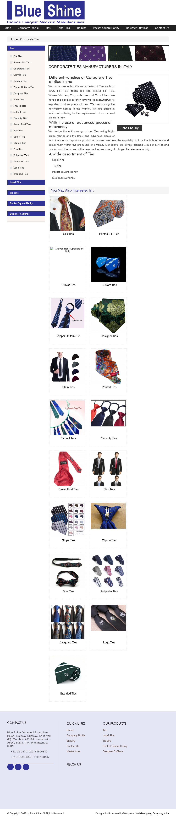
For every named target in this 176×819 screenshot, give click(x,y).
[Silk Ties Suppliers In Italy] (67, 213)
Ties (48, 28)
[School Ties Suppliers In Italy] (67, 417)
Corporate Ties (21, 68)
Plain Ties (18, 99)
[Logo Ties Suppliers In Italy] (108, 622)
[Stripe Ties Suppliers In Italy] (67, 520)
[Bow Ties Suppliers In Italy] (67, 571)
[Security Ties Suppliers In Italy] (108, 417)
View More (66, 243)
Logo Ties (18, 167)
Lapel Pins (63, 28)
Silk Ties (17, 56)
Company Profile (28, 28)
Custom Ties (20, 81)
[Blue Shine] (46, 23)
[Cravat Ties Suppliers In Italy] (67, 264)
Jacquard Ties (21, 161)
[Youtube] (26, 767)
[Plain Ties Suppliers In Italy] (67, 366)
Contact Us (162, 28)
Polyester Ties (21, 155)
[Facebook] (10, 767)
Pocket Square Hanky (106, 28)
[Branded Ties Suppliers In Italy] (67, 673)
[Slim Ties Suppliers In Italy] (108, 469)
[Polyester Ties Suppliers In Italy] (108, 571)
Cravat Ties (19, 74)
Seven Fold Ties (22, 124)
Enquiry (71, 740)
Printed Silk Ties (22, 62)
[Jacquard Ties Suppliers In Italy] (67, 622)
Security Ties (20, 118)
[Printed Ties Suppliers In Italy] (108, 366)
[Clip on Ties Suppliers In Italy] (108, 520)
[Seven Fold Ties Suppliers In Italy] (67, 469)
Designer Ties (20, 93)
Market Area (73, 751)
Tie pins (81, 28)
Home (7, 28)
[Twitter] (18, 767)
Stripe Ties (19, 136)
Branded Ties (20, 173)
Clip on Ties (19, 143)
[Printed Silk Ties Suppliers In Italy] (108, 213)
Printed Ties (19, 105)
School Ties (19, 112)
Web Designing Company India (152, 813)
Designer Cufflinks (137, 28)
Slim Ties (18, 130)
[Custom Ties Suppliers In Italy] (108, 264)
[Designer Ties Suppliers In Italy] (108, 315)
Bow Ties (18, 149)
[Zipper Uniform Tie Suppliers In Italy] (67, 315)
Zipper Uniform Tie (23, 87)
